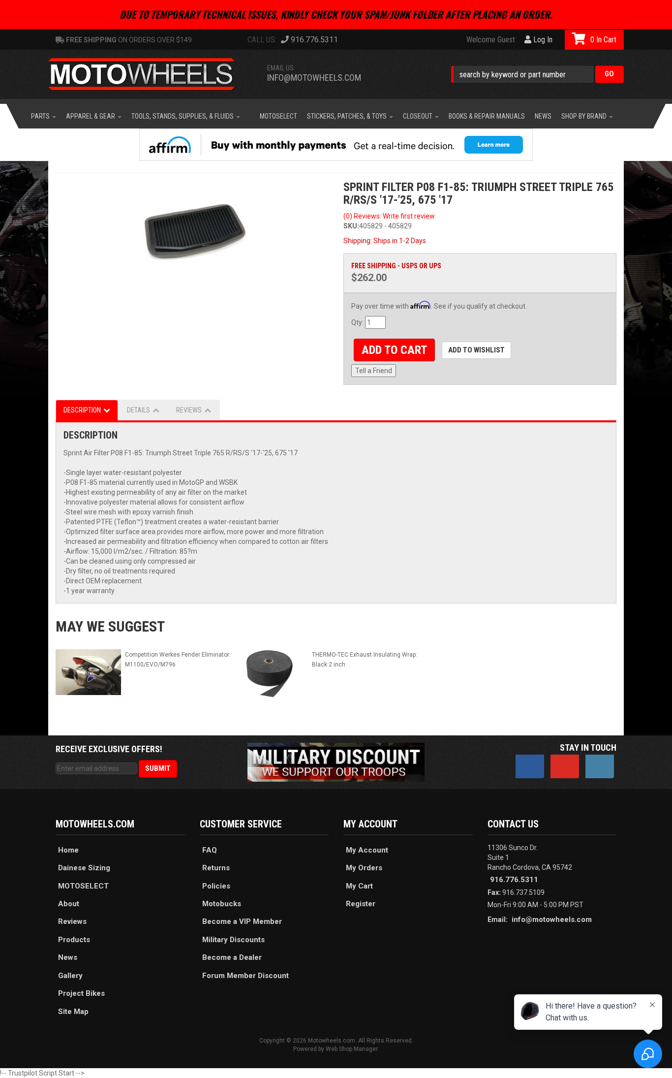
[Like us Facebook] (530, 766)
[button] (537, 74)
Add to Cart (394, 350)
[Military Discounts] (336, 761)
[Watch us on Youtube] (564, 766)
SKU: (351, 226)
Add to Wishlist (476, 350)
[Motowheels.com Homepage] (149, 74)
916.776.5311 (514, 879)
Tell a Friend (373, 371)
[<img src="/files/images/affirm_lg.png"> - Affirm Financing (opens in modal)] (336, 144)
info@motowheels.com (314, 77)
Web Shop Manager (351, 1049)
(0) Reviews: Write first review (389, 216)
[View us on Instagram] (599, 766)
